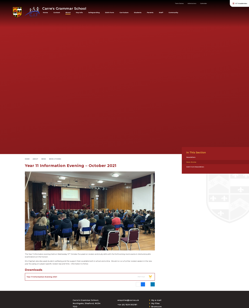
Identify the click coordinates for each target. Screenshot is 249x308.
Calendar (203, 3)
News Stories (55, 159)
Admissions (192, 3)
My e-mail (156, 300)
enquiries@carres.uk (128, 300)
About (35, 159)
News (43, 159)
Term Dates (179, 3)
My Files (155, 303)
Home (27, 159)
